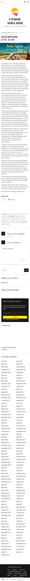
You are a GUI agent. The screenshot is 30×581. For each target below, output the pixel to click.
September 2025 (6, 372)
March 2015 (4, 541)
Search (27, 1)
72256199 (4, 349)
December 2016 (21, 510)
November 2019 (6, 462)
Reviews (20, 32)
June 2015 (19, 535)
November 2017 (6, 496)
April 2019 (19, 470)
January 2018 (5, 493)
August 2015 (20, 532)
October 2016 (20, 512)
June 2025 (19, 375)
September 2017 (6, 498)
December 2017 (21, 493)
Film (16, 32)
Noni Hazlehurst (17, 220)
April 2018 (19, 487)
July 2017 (4, 501)
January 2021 (5, 442)
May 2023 (4, 406)
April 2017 (19, 504)
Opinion (10, 573)
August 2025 (20, 372)
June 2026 (19, 361)
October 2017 (20, 496)
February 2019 (20, 473)
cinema (17, 216)
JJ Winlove (19, 218)
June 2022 (19, 420)
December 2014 (21, 543)
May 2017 (4, 504)
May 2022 (4, 423)
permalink (7, 224)
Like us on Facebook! (10, 290)
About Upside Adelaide (17, 577)
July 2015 (4, 535)
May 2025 (4, 378)
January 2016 (5, 527)
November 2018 (6, 479)
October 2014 (20, 546)
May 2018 (4, 487)
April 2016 (19, 521)
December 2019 (21, 459)
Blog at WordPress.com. (15, 567)
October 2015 (20, 529)
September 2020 (6, 448)
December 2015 (21, 527)
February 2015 (20, 541)
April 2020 (19, 454)
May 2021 (4, 437)
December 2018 (21, 476)
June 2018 (19, 484)
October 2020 (20, 445)
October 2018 (20, 479)
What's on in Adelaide (10, 34)
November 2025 (21, 369)
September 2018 (6, 482)
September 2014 (6, 549)
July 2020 (4, 451)
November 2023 (21, 397)
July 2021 (19, 434)
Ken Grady (4, 32)
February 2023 (20, 409)
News (15, 575)
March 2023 (4, 409)
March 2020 (4, 456)
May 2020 (4, 454)
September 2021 (21, 431)
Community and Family (14, 571)
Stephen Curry (5, 222)
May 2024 (19, 389)
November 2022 (6, 414)
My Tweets (4, 282)
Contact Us (24, 1)
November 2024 (21, 383)
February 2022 (20, 426)
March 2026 (4, 367)
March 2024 (19, 392)
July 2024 (4, 389)
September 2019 (6, 465)
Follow (15, 317)
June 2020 (19, 451)
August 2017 (20, 498)
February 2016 (20, 524)
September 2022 (6, 417)
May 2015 (4, 538)
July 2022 (4, 420)
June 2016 (19, 518)
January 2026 (5, 369)
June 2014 (19, 552)
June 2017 (19, 501)
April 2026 (19, 364)
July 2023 (4, 403)
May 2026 (4, 364)
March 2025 (4, 381)
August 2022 (20, 417)
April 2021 (19, 437)
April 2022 (19, 423)
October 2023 (5, 400)
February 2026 (20, 367)
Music (9, 575)
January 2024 (20, 395)
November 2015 (6, 529)
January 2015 (5, 543)
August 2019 (20, 465)
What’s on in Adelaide (21, 573)
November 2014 (6, 546)
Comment (23, 260)
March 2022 (4, 426)
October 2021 (5, 431)
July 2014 (4, 552)
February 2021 (20, 440)
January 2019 (5, 476)
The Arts (18, 214)
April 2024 (4, 392)
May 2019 (4, 470)
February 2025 (20, 381)
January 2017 (5, 510)
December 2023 (6, 397)
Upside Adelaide (15, 21)
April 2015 (19, 538)
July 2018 (4, 484)
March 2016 (4, 524)
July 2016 (4, 518)
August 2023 (20, 400)
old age (24, 220)
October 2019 (20, 462)
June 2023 (19, 403)
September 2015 (6, 532)
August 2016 (20, 515)
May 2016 (4, 521)
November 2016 (6, 512)
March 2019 (4, 473)
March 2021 (4, 440)
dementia (9, 218)
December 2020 (21, 442)
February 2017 (20, 507)
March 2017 (4, 507)
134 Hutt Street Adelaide (8, 347)
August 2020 (20, 448)
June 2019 (19, 468)
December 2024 (6, 383)
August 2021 (5, 434)
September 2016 (6, 515)
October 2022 (20, 414)
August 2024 (20, 386)
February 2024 (5, 395)
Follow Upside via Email (11, 301)
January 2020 (5, 459)
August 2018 (20, 482)
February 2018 (20, 490)
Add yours (10, 236)
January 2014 (5, 555)
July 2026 (4, 361)
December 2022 (21, 411)
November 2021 (21, 428)
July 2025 (4, 375)
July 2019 (4, 468)
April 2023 (19, 406)
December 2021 (6, 428)
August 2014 (20, 549)
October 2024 (5, 386)
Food (25, 571)
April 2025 (19, 378)
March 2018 (4, 490)
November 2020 (6, 445)
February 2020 (20, 456)
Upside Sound (23, 575)
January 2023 (5, 411)
